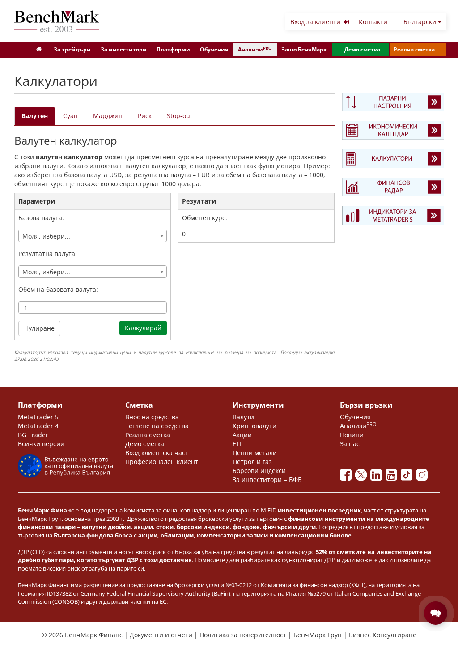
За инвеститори (124, 49)
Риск (145, 115)
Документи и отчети (162, 635)
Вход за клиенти (316, 21)
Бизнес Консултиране (382, 635)
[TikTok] (408, 477)
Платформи (173, 49)
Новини (352, 435)
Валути (243, 417)
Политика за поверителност (243, 635)
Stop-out (179, 115)
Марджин (108, 115)
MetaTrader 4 (38, 426)
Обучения (214, 49)
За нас (350, 443)
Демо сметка (362, 49)
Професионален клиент (161, 461)
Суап (70, 115)
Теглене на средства (157, 426)
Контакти (373, 21)
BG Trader (33, 435)
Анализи (254, 49)
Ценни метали (255, 452)
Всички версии (41, 443)
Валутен (34, 115)
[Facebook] (347, 477)
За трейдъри (72, 49)
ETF (238, 443)
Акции (242, 435)
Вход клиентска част (156, 452)
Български (420, 21)
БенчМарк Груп (318, 635)
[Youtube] (393, 477)
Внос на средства (152, 417)
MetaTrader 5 (38, 417)
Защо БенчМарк (304, 49)
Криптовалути (254, 426)
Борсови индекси (259, 470)
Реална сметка (414, 49)
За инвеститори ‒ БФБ (267, 479)
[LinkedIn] (378, 477)
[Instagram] (422, 477)
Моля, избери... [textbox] (46, 236)
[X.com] (362, 477)
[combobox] (92, 236)
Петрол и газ (252, 461)
